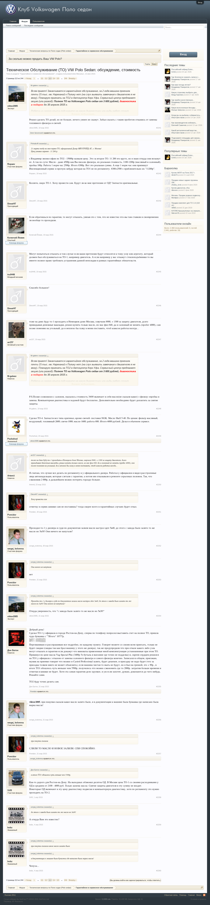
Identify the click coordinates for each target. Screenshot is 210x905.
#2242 (158, 173)
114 (53, 78)
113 (50, 78)
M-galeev (11, 376)
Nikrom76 (175, 213)
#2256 (158, 720)
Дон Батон (12, 650)
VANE (173, 208)
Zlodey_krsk (176, 185)
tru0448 (11, 274)
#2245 (158, 272)
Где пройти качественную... (182, 100)
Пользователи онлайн (177, 223)
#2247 (158, 339)
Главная (13, 21)
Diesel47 (11, 203)
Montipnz (175, 198)
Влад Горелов (177, 95)
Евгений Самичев (178, 125)
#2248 (158, 409)
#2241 (158, 128)
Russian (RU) (10, 895)
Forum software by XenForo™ (26, 899)
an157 (10, 342)
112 (46, 78)
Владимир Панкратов (180, 79)
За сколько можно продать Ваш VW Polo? (35, 58)
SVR (9, 790)
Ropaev (11, 164)
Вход (200, 2)
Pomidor (11, 515)
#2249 (158, 436)
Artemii (11, 475)
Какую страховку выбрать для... (184, 92)
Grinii (173, 72)
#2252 (158, 546)
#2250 (158, 485)
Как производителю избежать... (184, 123)
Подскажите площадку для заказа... (186, 138)
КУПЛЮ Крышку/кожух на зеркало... (186, 211)
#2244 (158, 235)
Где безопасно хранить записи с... (185, 77)
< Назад (28, 78)
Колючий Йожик (15, 237)
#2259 (158, 825)
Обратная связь (171, 895)
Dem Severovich (36, 133)
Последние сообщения (33, 26)
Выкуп (154, 64)
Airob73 (174, 175)
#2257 (158, 754)
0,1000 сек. (106, 899)
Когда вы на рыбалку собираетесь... (186, 115)
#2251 (158, 512)
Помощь (182, 895)
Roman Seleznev (178, 110)
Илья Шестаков (177, 117)
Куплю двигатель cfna (180, 188)
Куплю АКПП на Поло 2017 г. (183, 173)
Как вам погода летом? (181, 85)
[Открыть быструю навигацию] (159, 51)
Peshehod (12, 439)
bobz (9, 827)
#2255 (158, 687)
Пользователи (38, 21)
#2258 (158, 797)
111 (42, 78)
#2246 (158, 306)
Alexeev (174, 190)
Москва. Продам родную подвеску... (186, 195)
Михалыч (80, 74)
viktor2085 (12, 106)
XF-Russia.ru (17, 901)
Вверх (198, 895)
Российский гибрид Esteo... (182, 69)
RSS (204, 895)
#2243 (158, 201)
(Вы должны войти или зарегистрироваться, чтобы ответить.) (135, 880)
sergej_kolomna (15, 548)
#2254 (158, 616)
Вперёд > (72, 78)
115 (57, 78)
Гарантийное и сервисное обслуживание (37, 74)
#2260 (158, 871)
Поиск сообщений (13, 26)
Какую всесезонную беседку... (184, 108)
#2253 (158, 580)
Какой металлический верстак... (184, 130)
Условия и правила (198, 899)
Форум (24, 21)
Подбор (147, 64)
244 (65, 78)
